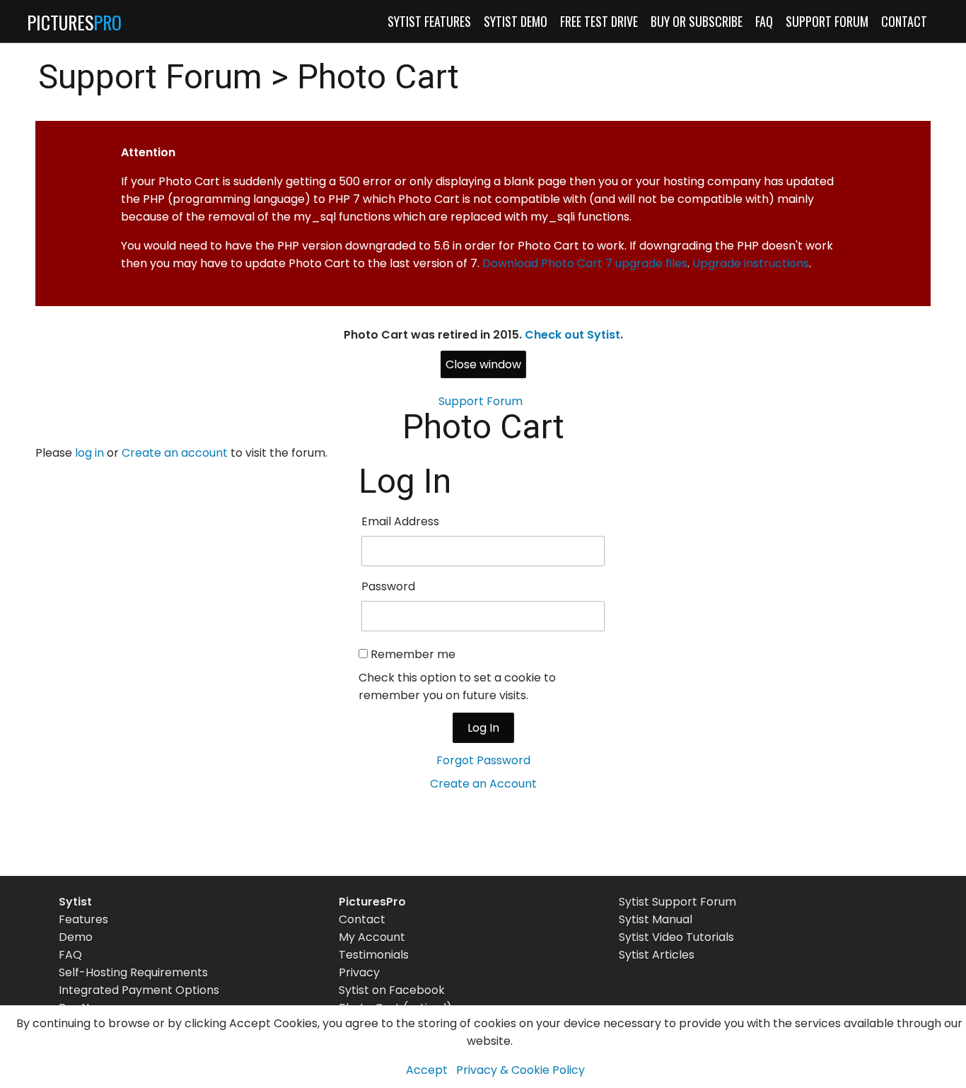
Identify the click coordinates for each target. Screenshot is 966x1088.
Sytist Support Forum (677, 902)
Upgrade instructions (750, 263)
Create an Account (483, 784)
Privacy (359, 972)
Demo (76, 937)
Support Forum (827, 21)
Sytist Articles (656, 955)
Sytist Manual (655, 919)
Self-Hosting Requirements (133, 972)
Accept (427, 1070)
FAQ (764, 21)
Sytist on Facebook (392, 990)
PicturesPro (372, 902)
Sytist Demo (515, 21)
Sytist (75, 902)
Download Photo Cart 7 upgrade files (584, 263)
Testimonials (374, 955)
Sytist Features (429, 21)
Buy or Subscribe (697, 21)
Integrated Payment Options (139, 990)
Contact (904, 21)
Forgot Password (483, 760)
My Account (372, 937)
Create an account (175, 453)
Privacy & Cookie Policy (520, 1070)
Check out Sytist (572, 335)
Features (83, 919)
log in (89, 453)
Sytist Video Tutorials (676, 937)
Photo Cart (378, 77)
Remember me (413, 654)
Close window (483, 364)
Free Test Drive (599, 21)
